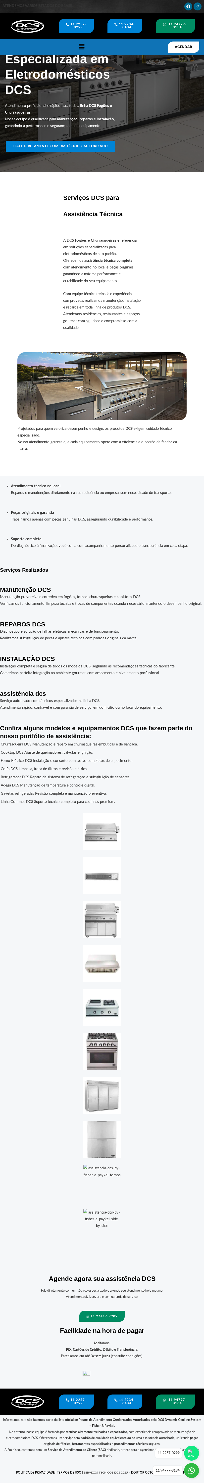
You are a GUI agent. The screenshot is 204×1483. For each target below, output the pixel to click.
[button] (82, 47)
